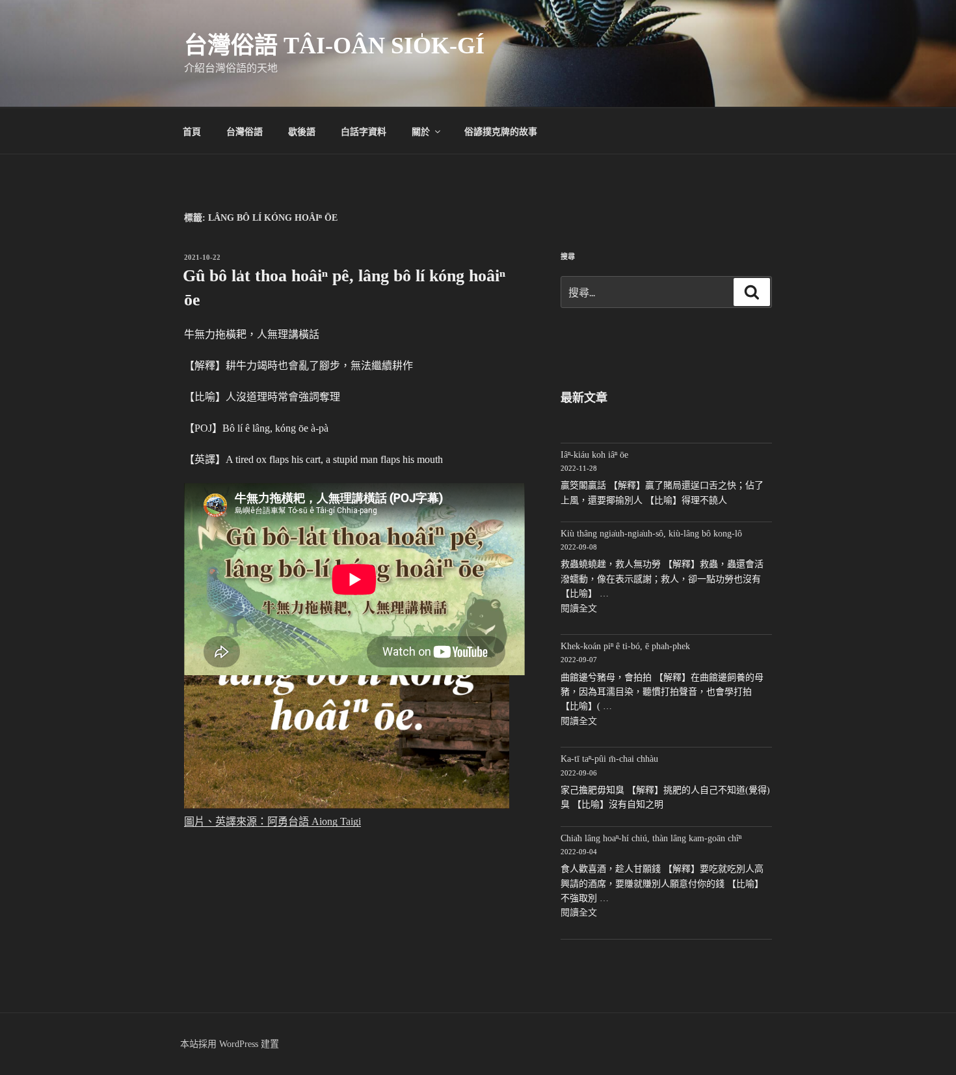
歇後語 (301, 130)
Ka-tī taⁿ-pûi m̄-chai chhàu (609, 759)
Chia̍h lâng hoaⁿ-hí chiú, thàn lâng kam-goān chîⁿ (651, 838)
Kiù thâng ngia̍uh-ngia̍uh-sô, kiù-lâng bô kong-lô (651, 533)
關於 (421, 130)
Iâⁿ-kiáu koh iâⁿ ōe (594, 455)
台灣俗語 (244, 130)
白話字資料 (363, 130)
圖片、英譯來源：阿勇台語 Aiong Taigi (272, 821)
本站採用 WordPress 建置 (229, 1044)
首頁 (192, 130)
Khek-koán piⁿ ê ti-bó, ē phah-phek (625, 646)
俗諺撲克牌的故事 (500, 130)
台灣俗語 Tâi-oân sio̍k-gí (334, 46)
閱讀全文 (579, 608)
